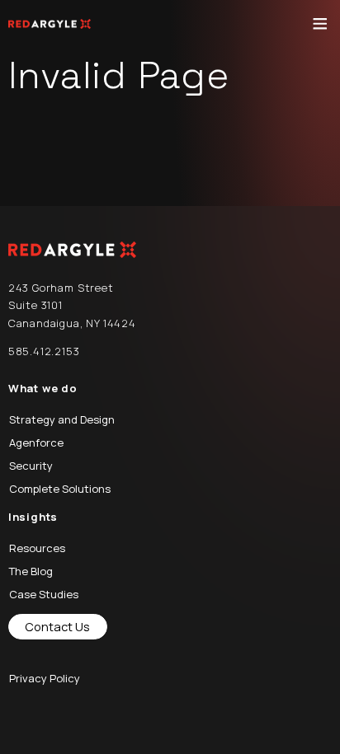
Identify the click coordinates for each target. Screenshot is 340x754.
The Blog (31, 571)
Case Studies (43, 594)
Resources (37, 548)
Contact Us (57, 626)
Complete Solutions (60, 488)
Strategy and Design (62, 419)
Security (31, 465)
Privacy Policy (44, 678)
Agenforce (36, 442)
